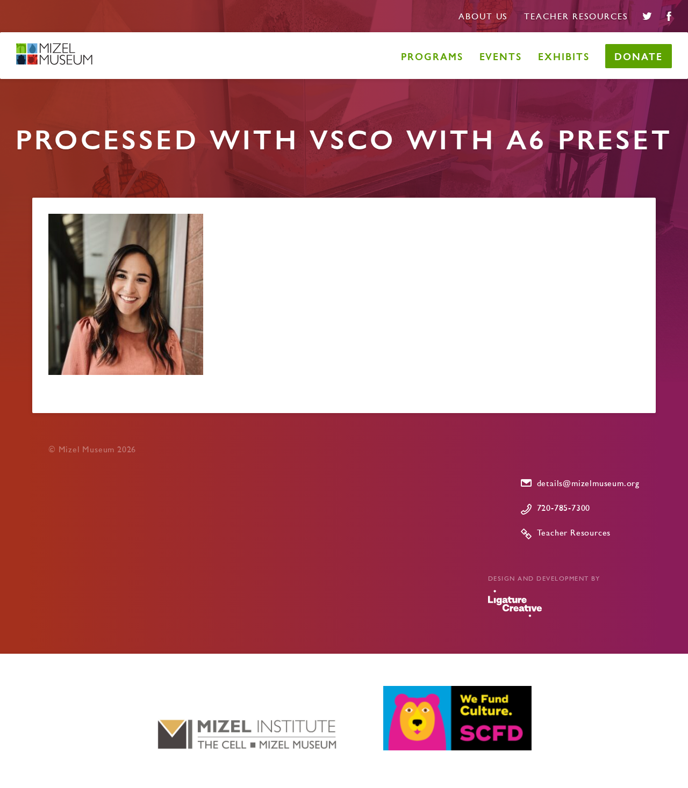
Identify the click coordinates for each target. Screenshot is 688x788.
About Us (483, 17)
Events (500, 56)
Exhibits (563, 56)
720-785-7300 (564, 508)
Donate (638, 56)
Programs (432, 56)
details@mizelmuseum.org (588, 484)
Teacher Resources (576, 17)
